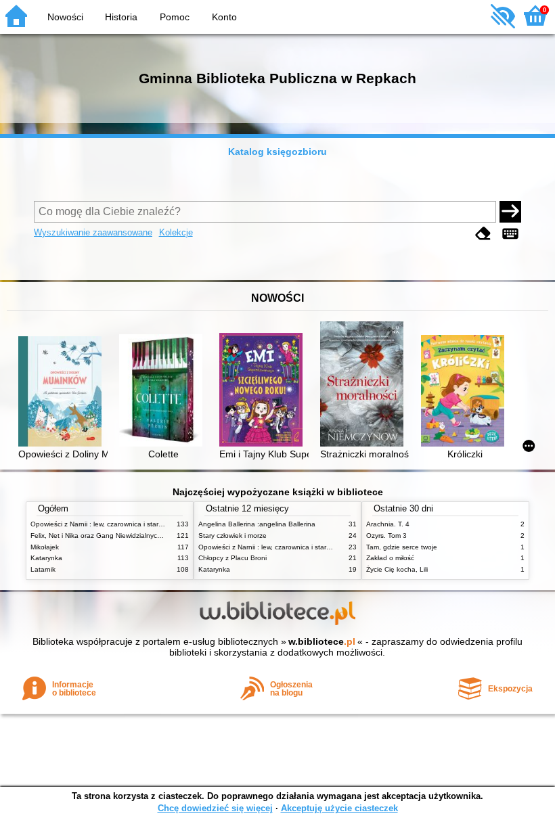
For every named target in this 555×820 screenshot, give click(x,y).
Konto (224, 17)
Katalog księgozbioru (277, 151)
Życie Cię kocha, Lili (397, 569)
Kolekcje (176, 232)
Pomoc (175, 17)
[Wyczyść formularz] (483, 233)
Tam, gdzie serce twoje (401, 547)
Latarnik (43, 569)
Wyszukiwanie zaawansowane (93, 232)
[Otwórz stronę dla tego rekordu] (62, 392)
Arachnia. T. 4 (387, 524)
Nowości (65, 17)
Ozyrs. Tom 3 (386, 535)
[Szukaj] (510, 212)
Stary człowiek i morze (232, 535)
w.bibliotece (321, 641)
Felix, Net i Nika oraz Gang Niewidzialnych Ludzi (105, 535)
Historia (121, 17)
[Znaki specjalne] (510, 233)
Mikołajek (44, 547)
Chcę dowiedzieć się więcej (215, 808)
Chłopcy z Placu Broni (232, 558)
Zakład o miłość (390, 558)
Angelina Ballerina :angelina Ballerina (256, 524)
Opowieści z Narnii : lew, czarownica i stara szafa (105, 524)
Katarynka (46, 558)
